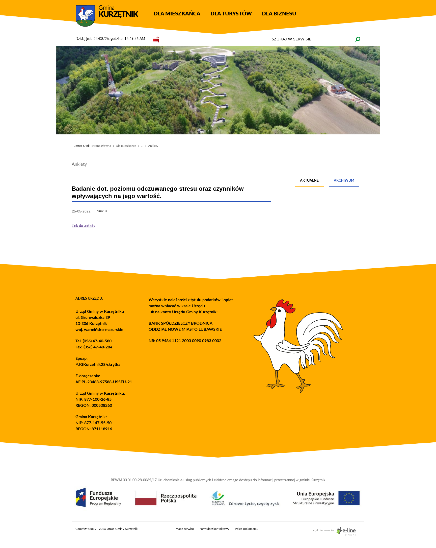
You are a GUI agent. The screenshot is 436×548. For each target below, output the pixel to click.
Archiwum (344, 180)
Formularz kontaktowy (214, 528)
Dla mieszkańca (126, 145)
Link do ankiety (83, 226)
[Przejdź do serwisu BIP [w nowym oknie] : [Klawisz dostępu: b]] (156, 39)
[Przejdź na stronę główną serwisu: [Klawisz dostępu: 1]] (110, 16)
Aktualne (309, 180)
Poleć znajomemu (246, 528)
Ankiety (153, 145)
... (142, 145)
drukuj (102, 211)
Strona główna (101, 145)
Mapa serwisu (185, 528)
